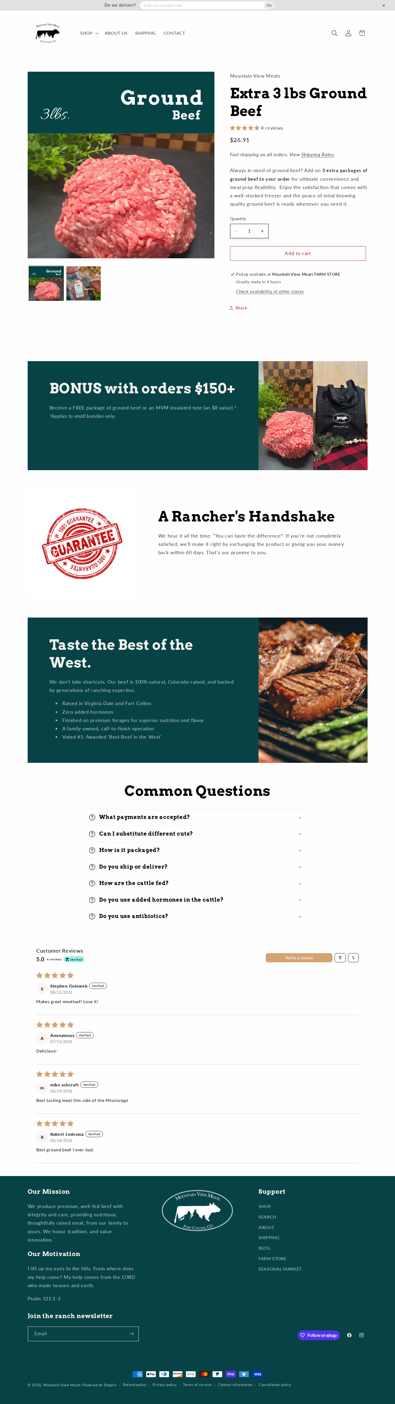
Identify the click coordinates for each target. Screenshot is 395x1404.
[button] (88, 33)
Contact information (235, 1385)
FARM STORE (272, 1258)
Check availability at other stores (270, 291)
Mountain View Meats (62, 1385)
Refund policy (134, 1385)
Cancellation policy (275, 1385)
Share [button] (241, 307)
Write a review (299, 957)
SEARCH (267, 1216)
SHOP (264, 1206)
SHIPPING (269, 1237)
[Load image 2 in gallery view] (83, 283)
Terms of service (197, 1385)
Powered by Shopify (99, 1385)
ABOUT (266, 1227)
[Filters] (340, 957)
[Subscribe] (131, 1333)
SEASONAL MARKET (280, 1268)
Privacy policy (165, 1385)
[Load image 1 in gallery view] (46, 283)
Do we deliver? (120, 5)
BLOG (264, 1247)
